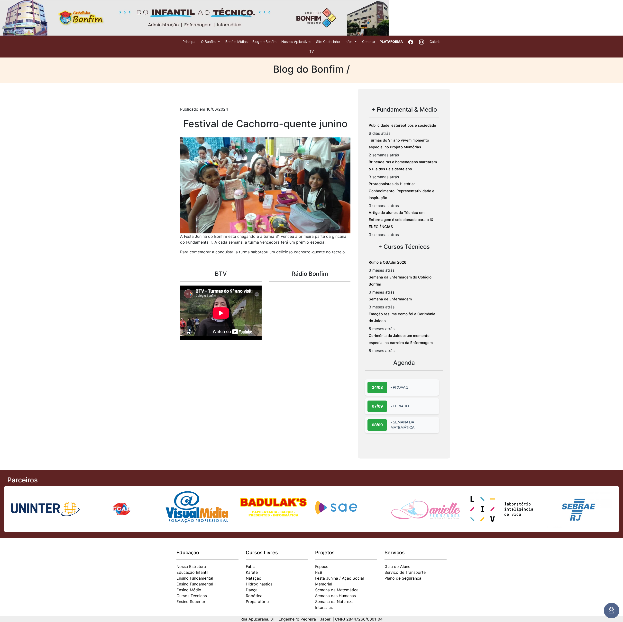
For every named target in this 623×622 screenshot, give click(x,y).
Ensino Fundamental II (196, 584)
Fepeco (322, 566)
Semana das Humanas (335, 595)
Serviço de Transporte (405, 572)
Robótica (254, 595)
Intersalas (324, 607)
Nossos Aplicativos (296, 41)
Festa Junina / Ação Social (339, 578)
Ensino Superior (190, 601)
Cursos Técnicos (191, 595)
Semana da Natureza (334, 601)
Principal (189, 41)
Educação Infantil (192, 572)
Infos (348, 41)
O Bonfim (208, 41)
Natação (253, 578)
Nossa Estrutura (191, 566)
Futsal (251, 566)
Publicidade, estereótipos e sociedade (402, 125)
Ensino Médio (188, 589)
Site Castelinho (328, 41)
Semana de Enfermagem (390, 299)
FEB (318, 572)
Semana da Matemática (336, 589)
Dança (251, 589)
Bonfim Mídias (236, 41)
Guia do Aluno (398, 566)
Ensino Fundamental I (195, 578)
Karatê (252, 572)
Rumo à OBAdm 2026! (388, 262)
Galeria (435, 41)
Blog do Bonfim (264, 41)
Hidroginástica (259, 584)
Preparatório (257, 601)
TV (311, 51)
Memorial (323, 584)
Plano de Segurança (403, 578)
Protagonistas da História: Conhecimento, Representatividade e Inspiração (401, 191)
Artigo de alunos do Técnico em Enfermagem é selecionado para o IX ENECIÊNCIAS (401, 219)
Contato (368, 41)
